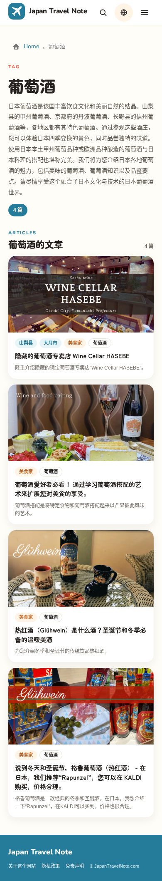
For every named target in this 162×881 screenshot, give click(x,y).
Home (31, 46)
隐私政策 (51, 866)
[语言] (124, 12)
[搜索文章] (103, 12)
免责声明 (75, 866)
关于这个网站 (22, 866)
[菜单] (144, 12)
